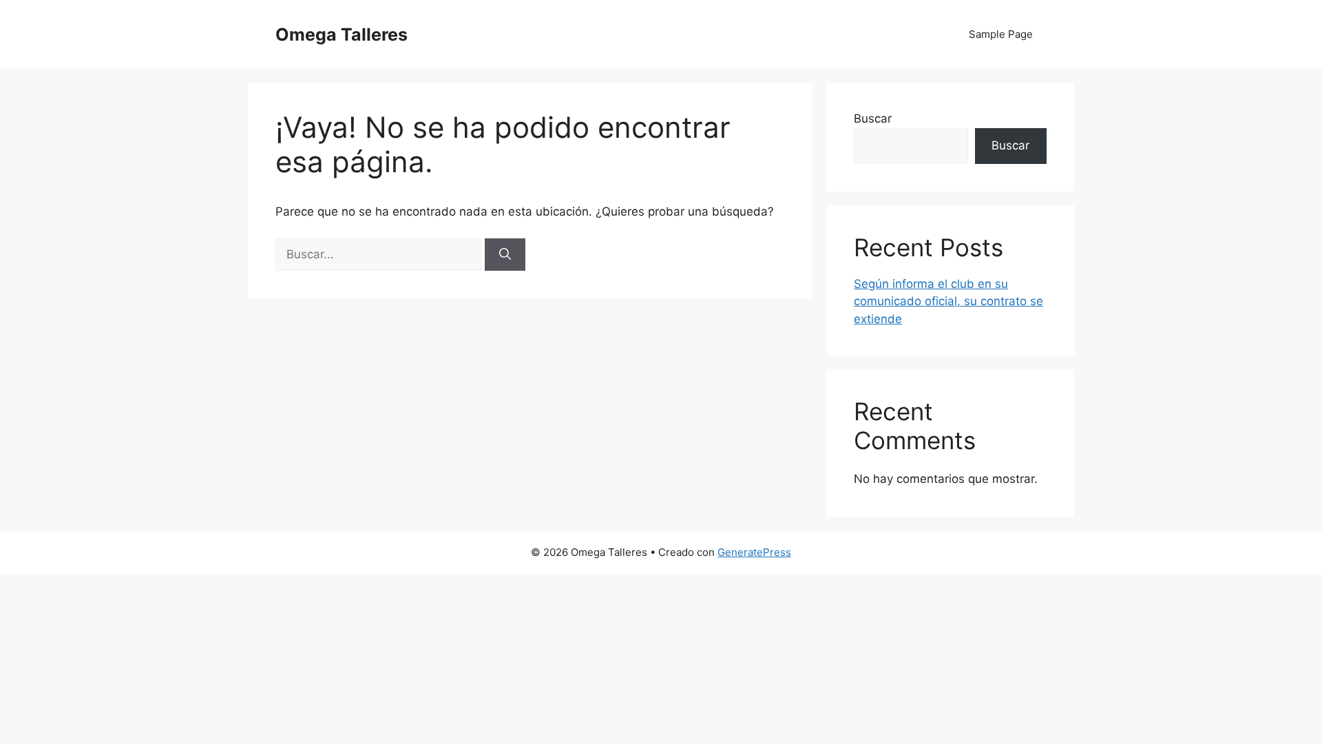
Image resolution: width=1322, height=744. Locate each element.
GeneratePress (754, 552)
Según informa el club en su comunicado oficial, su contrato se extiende (948, 301)
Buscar (873, 118)
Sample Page (1001, 34)
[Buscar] (505, 254)
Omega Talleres (341, 34)
